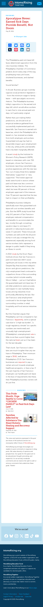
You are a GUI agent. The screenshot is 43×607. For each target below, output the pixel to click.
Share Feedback (24, 594)
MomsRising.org (20, 3)
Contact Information (10, 594)
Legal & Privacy (8, 596)
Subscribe (28, 596)
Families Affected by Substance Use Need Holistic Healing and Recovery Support (18, 422)
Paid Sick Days (10, 15)
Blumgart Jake (21, 36)
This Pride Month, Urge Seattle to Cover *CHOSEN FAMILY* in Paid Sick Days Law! (20, 400)
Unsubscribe (19, 596)
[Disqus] (21, 494)
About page (33, 588)
